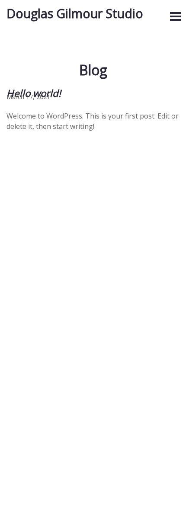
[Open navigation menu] (175, 16)
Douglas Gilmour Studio (74, 13)
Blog (93, 70)
